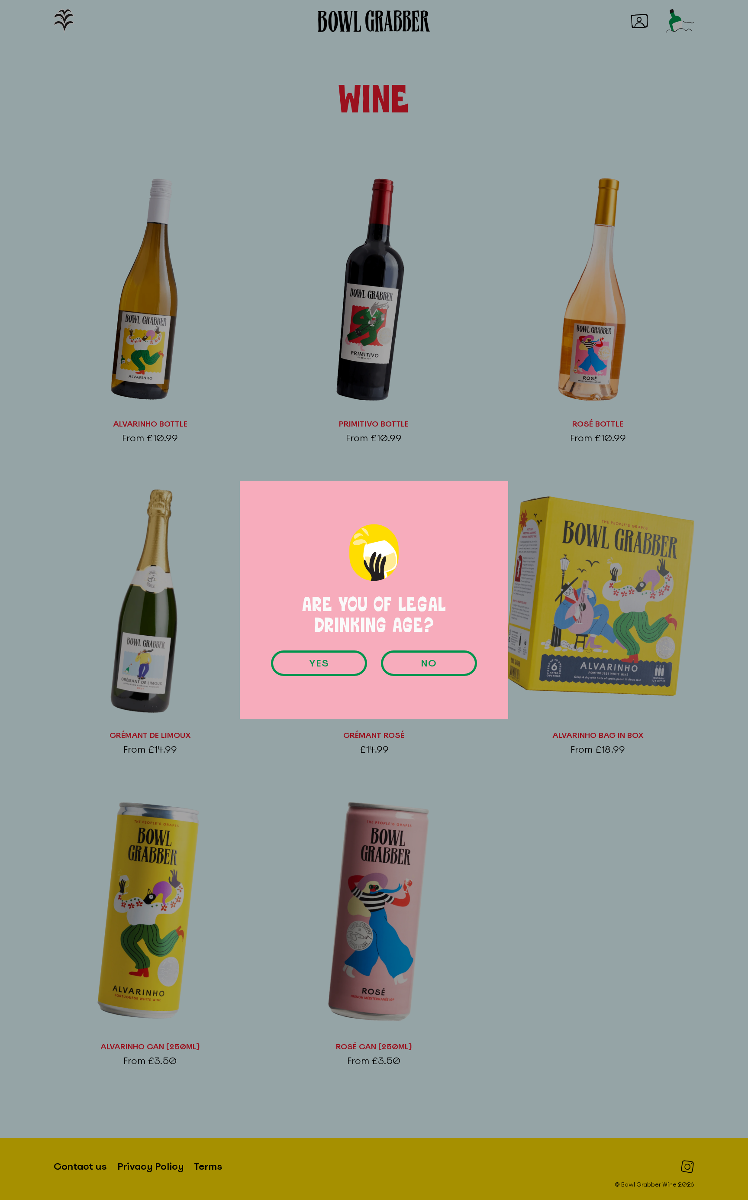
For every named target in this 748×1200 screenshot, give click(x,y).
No (429, 663)
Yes (319, 663)
